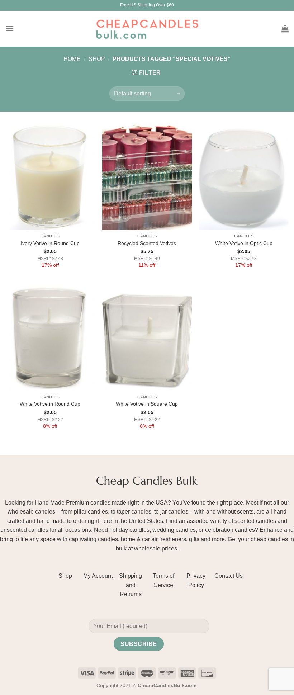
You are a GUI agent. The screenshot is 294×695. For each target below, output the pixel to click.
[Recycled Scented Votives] (147, 176)
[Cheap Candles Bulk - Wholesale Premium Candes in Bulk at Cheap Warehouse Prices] (147, 28)
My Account (98, 576)
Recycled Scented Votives (147, 243)
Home (72, 59)
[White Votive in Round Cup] (50, 337)
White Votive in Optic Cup (243, 243)
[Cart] (285, 29)
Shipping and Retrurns (130, 585)
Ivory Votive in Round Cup (50, 243)
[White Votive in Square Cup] (147, 337)
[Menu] (9, 28)
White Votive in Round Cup (50, 404)
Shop (97, 59)
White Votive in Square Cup (147, 404)
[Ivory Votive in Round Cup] (50, 176)
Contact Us (228, 576)
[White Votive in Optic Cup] (244, 176)
